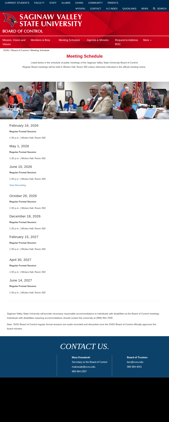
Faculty (39, 2)
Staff (53, 2)
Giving (79, 2)
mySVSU (80, 8)
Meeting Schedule (69, 40)
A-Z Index (112, 8)
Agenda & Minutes (98, 40)
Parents (113, 2)
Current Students (17, 2)
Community (95, 2)
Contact (95, 8)
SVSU (6, 50)
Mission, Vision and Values (13, 42)
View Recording (17, 185)
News (144, 8)
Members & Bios (40, 40)
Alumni (66, 2)
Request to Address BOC (126, 42)
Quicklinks (129, 8)
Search (161, 8)
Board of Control (20, 50)
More (146, 40)
